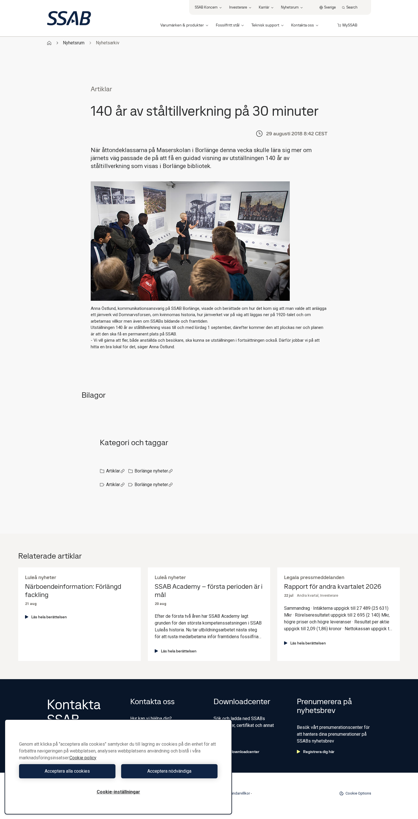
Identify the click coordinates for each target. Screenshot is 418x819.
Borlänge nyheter (151, 471)
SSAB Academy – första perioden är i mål (208, 590)
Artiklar (113, 471)
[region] (118, 766)
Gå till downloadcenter (239, 751)
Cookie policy (82, 757)
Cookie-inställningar (118, 792)
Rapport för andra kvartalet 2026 (332, 586)
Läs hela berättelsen (49, 616)
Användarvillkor (237, 793)
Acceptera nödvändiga (169, 771)
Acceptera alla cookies (67, 771)
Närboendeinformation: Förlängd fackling (73, 590)
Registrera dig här (318, 751)
